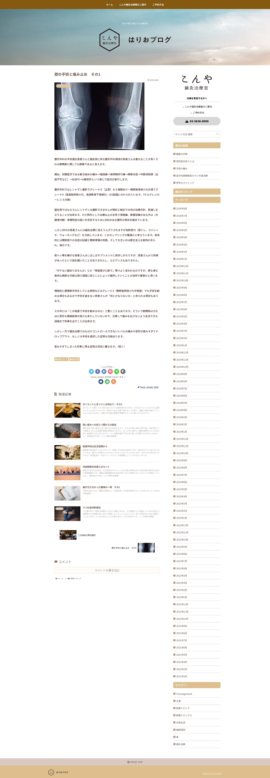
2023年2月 (181, 510)
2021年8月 (181, 633)
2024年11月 (182, 359)
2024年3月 (181, 417)
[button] (217, 134)
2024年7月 (181, 388)
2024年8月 (181, 381)
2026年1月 (181, 259)
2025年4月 (181, 323)
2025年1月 (181, 345)
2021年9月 (181, 626)
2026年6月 (181, 223)
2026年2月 (181, 251)
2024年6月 (181, 395)
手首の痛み (181, 168)
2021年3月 (181, 669)
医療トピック (62, 359)
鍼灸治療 (75, 359)
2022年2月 (181, 590)
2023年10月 (182, 453)
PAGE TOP (136, 762)
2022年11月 (182, 532)
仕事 (178, 701)
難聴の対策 (181, 154)
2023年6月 (181, 482)
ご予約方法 (198, 112)
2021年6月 (181, 647)
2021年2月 (181, 676)
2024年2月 (181, 424)
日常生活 (180, 722)
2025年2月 (181, 338)
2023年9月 (181, 460)
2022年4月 (181, 582)
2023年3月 (181, 503)
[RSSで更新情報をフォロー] (113, 381)
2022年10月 (182, 539)
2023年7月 (181, 475)
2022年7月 (181, 561)
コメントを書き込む (107, 570)
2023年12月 (182, 438)
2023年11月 (182, 446)
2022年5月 (181, 575)
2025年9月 (181, 287)
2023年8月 (181, 467)
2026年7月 (181, 215)
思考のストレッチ (185, 182)
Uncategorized (184, 693)
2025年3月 (181, 330)
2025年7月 (181, 302)
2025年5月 (181, 316)
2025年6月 (181, 309)
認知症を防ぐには (185, 161)
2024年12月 (182, 352)
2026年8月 (181, 208)
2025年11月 (182, 273)
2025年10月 (182, 280)
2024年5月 (181, 402)
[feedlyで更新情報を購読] (107, 381)
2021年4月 (181, 662)
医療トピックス (184, 715)
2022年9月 (181, 546)
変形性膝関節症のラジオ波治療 (192, 175)
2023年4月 (181, 496)
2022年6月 (181, 568)
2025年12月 (182, 266)
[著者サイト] (100, 381)
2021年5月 (181, 654)
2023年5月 (181, 489)
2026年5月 (181, 230)
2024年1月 (181, 431)
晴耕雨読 (180, 729)
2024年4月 (181, 410)
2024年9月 (181, 374)
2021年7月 (181, 640)
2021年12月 (182, 604)
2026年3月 (181, 244)
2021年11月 (182, 611)
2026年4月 (181, 237)
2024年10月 (182, 366)
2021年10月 (182, 618)
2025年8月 (181, 295)
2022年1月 (181, 597)
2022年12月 (182, 525)
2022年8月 (181, 554)
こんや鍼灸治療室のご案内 (198, 106)
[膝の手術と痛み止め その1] (104, 371)
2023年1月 (181, 518)
